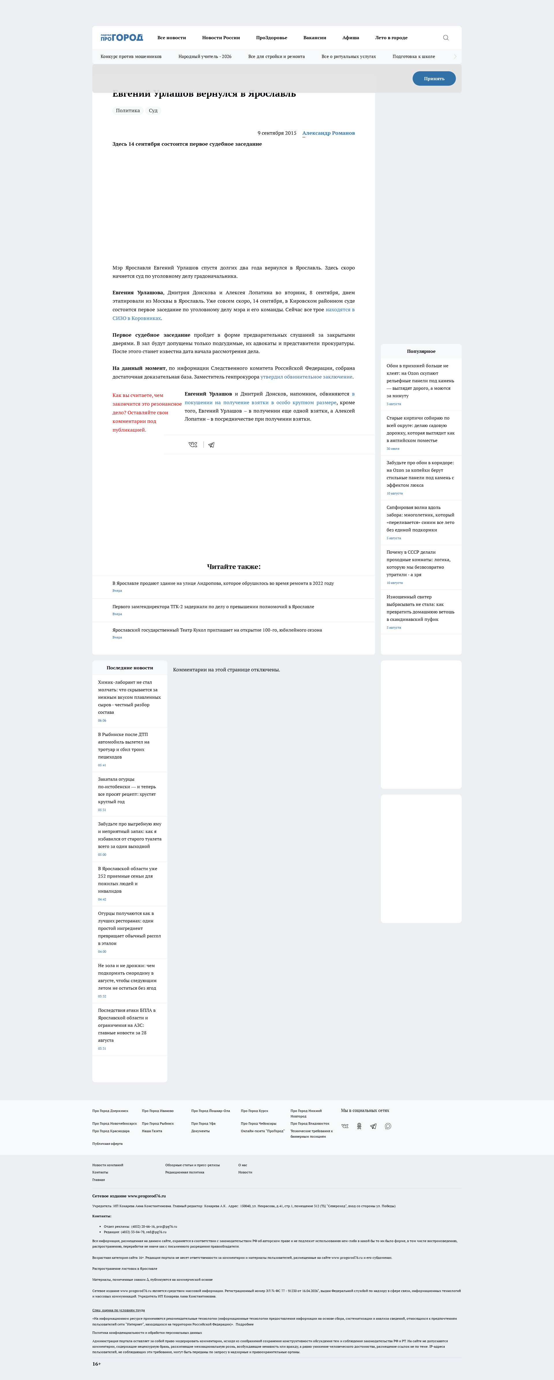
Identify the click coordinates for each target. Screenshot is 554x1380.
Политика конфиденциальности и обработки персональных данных (147, 1332)
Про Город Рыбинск (158, 1123)
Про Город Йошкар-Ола (210, 1111)
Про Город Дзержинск (110, 1111)
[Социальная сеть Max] (388, 1126)
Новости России (221, 37)
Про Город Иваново (158, 1111)
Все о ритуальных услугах (349, 56)
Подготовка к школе (414, 56)
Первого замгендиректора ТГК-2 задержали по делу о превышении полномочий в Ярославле (213, 610)
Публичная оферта (107, 1143)
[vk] (193, 445)
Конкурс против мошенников (131, 56)
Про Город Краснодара (111, 1131)
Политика (128, 110)
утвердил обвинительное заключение (306, 376)
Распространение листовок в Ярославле (124, 1268)
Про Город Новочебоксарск (114, 1123)
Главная (98, 1179)
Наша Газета (152, 1131)
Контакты (100, 1172)
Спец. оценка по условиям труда (118, 1310)
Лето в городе (391, 37)
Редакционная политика (184, 1172)
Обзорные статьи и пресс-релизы (192, 1165)
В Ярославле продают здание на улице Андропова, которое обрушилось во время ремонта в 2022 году (223, 586)
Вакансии (315, 37)
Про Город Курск (254, 1111)
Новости (245, 1172)
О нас (242, 1165)
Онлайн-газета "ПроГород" (263, 1131)
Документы (200, 1131)
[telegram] (213, 445)
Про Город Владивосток (310, 1123)
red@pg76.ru (156, 1232)
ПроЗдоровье (271, 37)
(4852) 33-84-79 (132, 1232)
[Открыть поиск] (446, 37)
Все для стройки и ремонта (276, 56)
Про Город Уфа (203, 1123)
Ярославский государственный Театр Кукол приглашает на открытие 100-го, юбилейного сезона (217, 633)
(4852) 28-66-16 (143, 1226)
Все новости (172, 37)
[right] (455, 56)
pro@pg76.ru (166, 1226)
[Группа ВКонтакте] (345, 1126)
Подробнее (245, 1324)
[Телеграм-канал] (373, 1126)
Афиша (350, 37)
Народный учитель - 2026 (205, 56)
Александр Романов (328, 133)
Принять (434, 78)
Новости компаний (107, 1165)
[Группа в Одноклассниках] (359, 1126)
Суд (153, 110)
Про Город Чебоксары (258, 1123)
